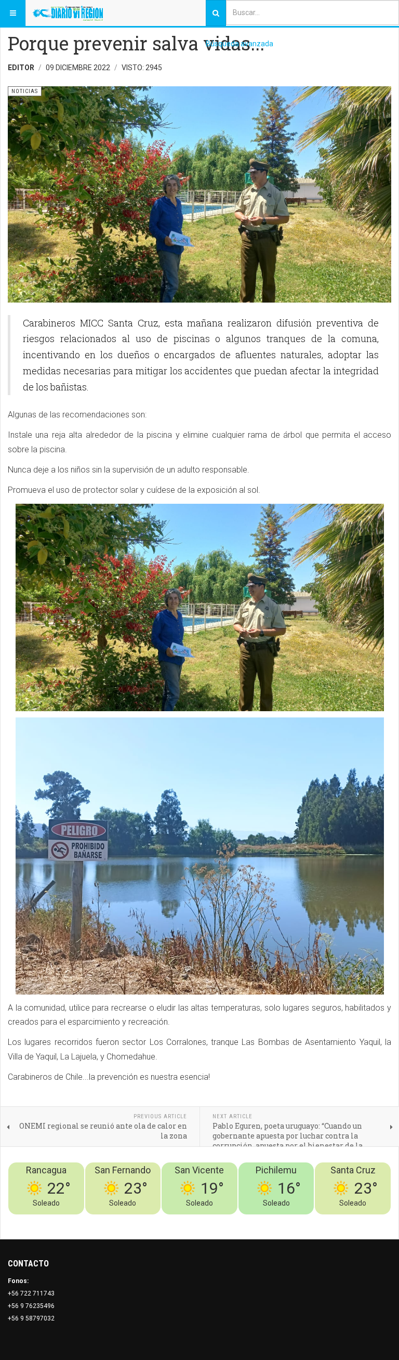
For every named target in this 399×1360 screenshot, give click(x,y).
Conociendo (208, 1221)
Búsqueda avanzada (239, 44)
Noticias (378, 1221)
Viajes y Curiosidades (313, 1221)
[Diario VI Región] (67, 13)
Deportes (262, 1221)
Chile (237, 1221)
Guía (356, 1221)
